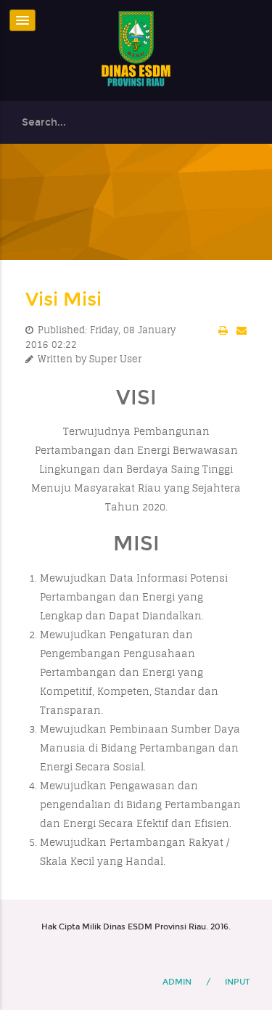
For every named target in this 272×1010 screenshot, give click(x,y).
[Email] (241, 330)
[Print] (223, 330)
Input (237, 982)
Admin (176, 982)
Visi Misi (63, 299)
